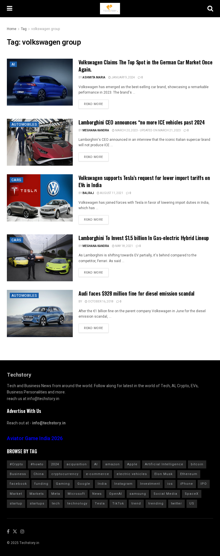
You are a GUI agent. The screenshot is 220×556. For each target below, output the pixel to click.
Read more (93, 104)
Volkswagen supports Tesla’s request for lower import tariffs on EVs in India (144, 181)
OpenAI (115, 493)
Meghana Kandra (95, 130)
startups (37, 503)
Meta (55, 493)
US (191, 503)
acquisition (76, 464)
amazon (112, 464)
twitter (176, 503)
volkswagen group (45, 28)
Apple (132, 464)
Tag (24, 28)
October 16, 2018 (100, 302)
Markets (37, 493)
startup (16, 503)
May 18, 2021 (124, 246)
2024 (55, 464)
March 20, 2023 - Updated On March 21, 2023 (148, 130)
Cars (16, 180)
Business (18, 474)
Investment (150, 483)
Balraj (88, 193)
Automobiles (24, 124)
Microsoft (76, 493)
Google (83, 483)
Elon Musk (163, 474)
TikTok (118, 503)
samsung (137, 493)
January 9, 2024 (123, 78)
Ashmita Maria (93, 78)
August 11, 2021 (111, 193)
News (97, 493)
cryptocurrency (64, 474)
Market (16, 493)
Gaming (63, 483)
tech (56, 503)
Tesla (100, 503)
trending (156, 503)
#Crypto (16, 464)
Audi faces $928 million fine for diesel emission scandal (136, 293)
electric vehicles (132, 474)
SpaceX (192, 493)
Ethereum (188, 474)
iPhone (186, 483)
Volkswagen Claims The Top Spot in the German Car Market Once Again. (145, 65)
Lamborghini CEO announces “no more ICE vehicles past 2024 (141, 122)
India (102, 483)
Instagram (123, 483)
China (39, 474)
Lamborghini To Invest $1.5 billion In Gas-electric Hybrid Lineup (143, 238)
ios (170, 483)
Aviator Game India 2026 (35, 438)
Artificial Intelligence (164, 464)
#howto (37, 464)
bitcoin (197, 464)
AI (13, 64)
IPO (204, 483)
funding (41, 483)
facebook (18, 483)
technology (77, 503)
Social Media (165, 493)
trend (136, 503)
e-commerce (97, 474)
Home (11, 28)
